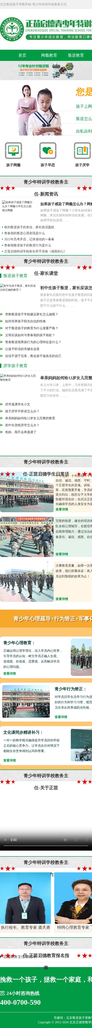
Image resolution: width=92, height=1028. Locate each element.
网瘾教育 (49, 55)
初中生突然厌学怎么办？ (22, 425)
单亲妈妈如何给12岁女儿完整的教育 (30, 418)
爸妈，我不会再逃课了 (20, 432)
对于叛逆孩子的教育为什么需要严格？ (31, 328)
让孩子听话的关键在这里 (22, 349)
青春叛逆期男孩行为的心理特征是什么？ (33, 342)
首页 (22, 55)
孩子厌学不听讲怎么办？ (22, 411)
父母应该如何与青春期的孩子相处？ (30, 335)
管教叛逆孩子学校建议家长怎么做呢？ (31, 314)
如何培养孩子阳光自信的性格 (25, 321)
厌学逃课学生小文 (17, 404)
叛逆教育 (76, 55)
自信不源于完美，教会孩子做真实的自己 (33, 356)
